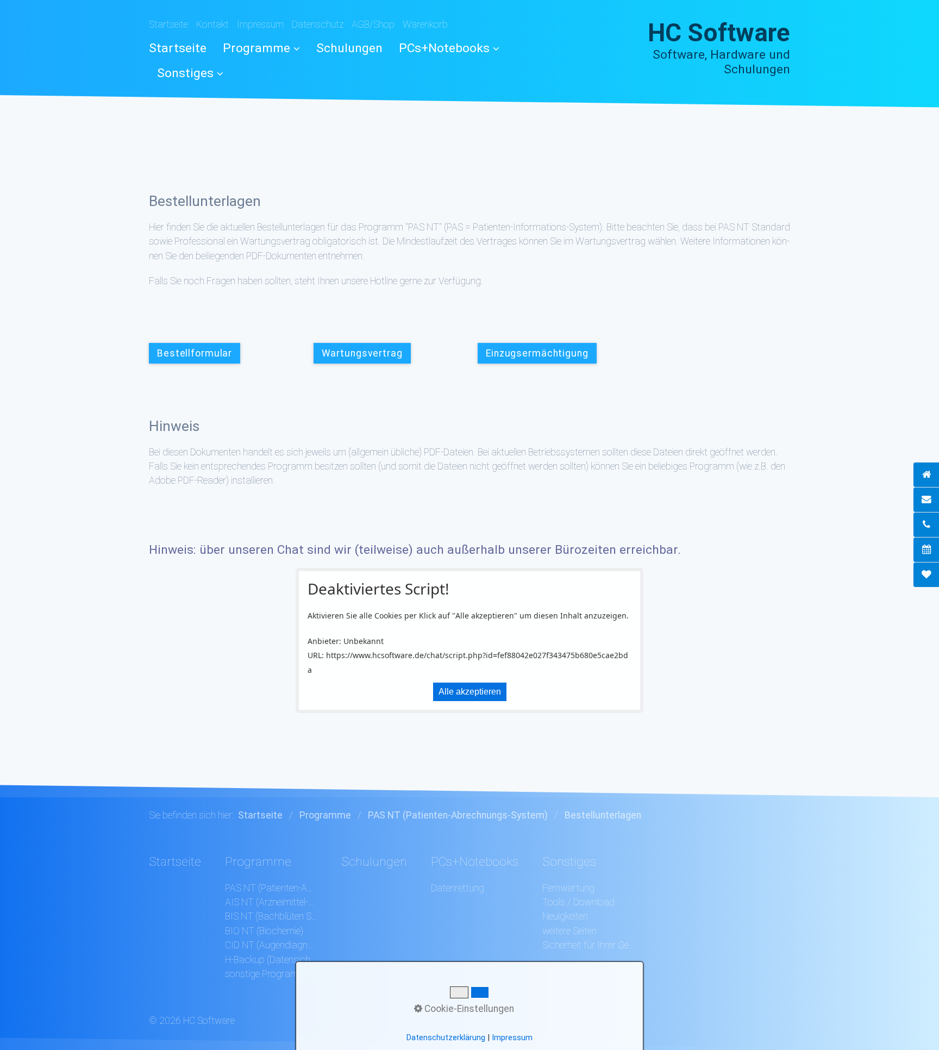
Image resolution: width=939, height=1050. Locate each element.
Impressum (260, 24)
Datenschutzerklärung (445, 1037)
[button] (194, 353)
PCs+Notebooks (444, 48)
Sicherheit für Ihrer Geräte (588, 945)
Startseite (168, 24)
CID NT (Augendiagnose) (271, 945)
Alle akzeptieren (470, 691)
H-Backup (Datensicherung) (271, 959)
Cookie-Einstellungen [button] (468, 1008)
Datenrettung (457, 888)
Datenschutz (317, 24)
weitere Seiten (569, 931)
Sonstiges (185, 73)
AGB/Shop (373, 24)
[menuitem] (182, 48)
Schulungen (349, 48)
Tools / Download (578, 902)
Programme (256, 48)
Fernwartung (568, 888)
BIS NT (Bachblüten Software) (271, 916)
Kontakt (212, 24)
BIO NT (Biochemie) (264, 931)
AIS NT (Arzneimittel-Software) (271, 902)
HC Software (719, 32)
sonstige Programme (268, 973)
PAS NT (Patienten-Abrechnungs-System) (271, 888)
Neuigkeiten (565, 916)
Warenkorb (425, 24)
